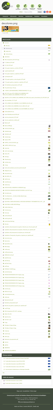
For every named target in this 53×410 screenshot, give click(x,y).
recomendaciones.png (9, 294)
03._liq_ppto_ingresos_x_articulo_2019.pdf (13, 68)
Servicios (21, 16)
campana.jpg (7, 136)
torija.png (7, 330)
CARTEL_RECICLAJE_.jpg (10, 145)
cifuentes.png (8, 159)
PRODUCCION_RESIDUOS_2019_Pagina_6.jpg (14, 285)
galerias (6, 344)
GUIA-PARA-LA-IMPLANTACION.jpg (12, 204)
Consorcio (5, 16)
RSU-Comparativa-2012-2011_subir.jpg (13, 311)
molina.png (7, 249)
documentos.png (8, 173)
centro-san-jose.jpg (9, 151)
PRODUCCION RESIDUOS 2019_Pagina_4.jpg (14, 277)
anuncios (15, 19)
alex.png (7, 45)
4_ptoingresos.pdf (8, 76)
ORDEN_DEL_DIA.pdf (9, 255)
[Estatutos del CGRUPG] (32, 6)
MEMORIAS (7, 347)
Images (8, 19)
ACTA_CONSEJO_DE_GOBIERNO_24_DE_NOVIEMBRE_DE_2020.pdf (18, 108)
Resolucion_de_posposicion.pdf (11, 339)
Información (13, 16)
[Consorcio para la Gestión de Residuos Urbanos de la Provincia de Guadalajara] (8, 5)
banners (6, 342)
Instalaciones (28, 16)
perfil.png (7, 266)
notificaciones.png (9, 252)
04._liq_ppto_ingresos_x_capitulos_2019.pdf (13, 73)
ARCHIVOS (7, 56)
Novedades (44, 16)
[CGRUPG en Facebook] (45, 11)
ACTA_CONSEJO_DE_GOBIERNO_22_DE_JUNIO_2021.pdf (16, 106)
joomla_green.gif (8, 218)
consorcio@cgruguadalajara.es (27, 402)
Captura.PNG (8, 139)
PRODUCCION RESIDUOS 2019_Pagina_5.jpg (14, 280)
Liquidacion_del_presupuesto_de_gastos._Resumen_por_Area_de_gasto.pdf (20, 226)
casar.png (7, 148)
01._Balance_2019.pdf (9, 62)
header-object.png (9, 207)
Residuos (36, 16)
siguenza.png (8, 316)
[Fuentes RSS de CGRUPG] (50, 11)
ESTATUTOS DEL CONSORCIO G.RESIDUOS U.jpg (15, 187)
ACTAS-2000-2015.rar (9, 111)
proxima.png (7, 288)
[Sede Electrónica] (18, 6)
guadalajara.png (8, 198)
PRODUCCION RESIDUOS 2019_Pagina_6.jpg (14, 283)
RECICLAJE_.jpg (8, 291)
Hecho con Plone (18, 406)
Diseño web (36, 406)
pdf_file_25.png (8, 263)
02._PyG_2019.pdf (8, 65)
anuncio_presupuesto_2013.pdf (11, 117)
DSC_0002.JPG (8, 176)
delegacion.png (8, 170)
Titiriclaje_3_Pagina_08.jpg (10, 325)
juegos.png (8, 51)
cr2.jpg (6, 165)
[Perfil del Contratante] (25, 6)
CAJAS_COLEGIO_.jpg (9, 128)
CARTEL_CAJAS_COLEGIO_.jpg (11, 142)
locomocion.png (8, 238)
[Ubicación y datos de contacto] (39, 6)
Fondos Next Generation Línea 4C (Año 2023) (15, 361)
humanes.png (8, 210)
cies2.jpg (7, 156)
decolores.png (9, 48)
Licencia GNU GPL (27, 406)
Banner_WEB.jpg (8, 125)
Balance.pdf (7, 122)
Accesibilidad (26, 391)
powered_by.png (8, 271)
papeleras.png (8, 257)
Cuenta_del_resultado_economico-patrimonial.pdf (15, 167)
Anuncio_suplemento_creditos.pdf (11, 120)
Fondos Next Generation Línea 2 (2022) (13, 380)
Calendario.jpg (8, 131)
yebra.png (7, 336)
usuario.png (7, 333)
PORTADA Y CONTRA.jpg (10, 269)
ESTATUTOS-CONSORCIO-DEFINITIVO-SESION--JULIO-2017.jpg (18, 190)
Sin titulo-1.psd (8, 319)
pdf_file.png (7, 260)
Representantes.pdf (8, 300)
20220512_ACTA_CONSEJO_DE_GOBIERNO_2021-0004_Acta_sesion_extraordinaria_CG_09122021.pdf (26, 97)
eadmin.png (7, 179)
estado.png (7, 184)
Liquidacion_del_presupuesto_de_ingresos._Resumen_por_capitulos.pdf (19, 229)
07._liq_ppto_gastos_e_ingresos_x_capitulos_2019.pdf (16, 82)
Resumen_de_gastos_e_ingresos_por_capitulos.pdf (15, 305)
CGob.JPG (7, 153)
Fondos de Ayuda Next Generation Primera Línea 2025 (17, 358)
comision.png (8, 162)
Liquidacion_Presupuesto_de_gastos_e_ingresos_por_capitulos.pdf (18, 235)
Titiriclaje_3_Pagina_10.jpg (10, 328)
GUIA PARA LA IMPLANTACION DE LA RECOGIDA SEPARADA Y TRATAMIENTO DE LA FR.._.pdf (24, 201)
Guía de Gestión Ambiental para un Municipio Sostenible (17, 369)
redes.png (7, 297)
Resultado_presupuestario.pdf (11, 302)
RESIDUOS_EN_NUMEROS (10, 350)
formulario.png (8, 193)
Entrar (21, 12)
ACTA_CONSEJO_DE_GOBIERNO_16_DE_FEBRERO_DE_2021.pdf (18, 103)
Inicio (3, 19)
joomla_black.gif (8, 215)
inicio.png (7, 212)
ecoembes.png (8, 181)
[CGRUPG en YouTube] (47, 11)
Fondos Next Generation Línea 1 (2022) (13, 383)
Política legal (33, 391)
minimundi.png (9, 54)
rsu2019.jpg (7, 308)
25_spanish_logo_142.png (10, 87)
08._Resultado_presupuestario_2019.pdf (13, 84)
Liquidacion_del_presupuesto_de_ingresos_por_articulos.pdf (17, 232)
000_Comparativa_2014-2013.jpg (12, 59)
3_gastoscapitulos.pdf (9, 70)
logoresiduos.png (8, 243)
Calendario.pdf (7, 134)
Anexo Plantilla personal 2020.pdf (11, 114)
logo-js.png (7, 240)
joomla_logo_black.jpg (9, 221)
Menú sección (6, 39)
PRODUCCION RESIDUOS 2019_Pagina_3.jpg (14, 274)
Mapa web (19, 391)
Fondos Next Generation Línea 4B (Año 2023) (15, 363)
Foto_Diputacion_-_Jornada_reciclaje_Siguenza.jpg (15, 195)
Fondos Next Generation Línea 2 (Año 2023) (14, 366)
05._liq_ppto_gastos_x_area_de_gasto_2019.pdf (14, 79)
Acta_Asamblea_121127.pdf (10, 100)
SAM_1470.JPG (8, 314)
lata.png (6, 224)
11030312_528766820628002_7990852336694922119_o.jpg (18, 90)
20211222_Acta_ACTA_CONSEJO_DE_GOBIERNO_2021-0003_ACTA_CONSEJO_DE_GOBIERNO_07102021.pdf (16, 94)
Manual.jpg (7, 246)
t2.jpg (6, 322)
